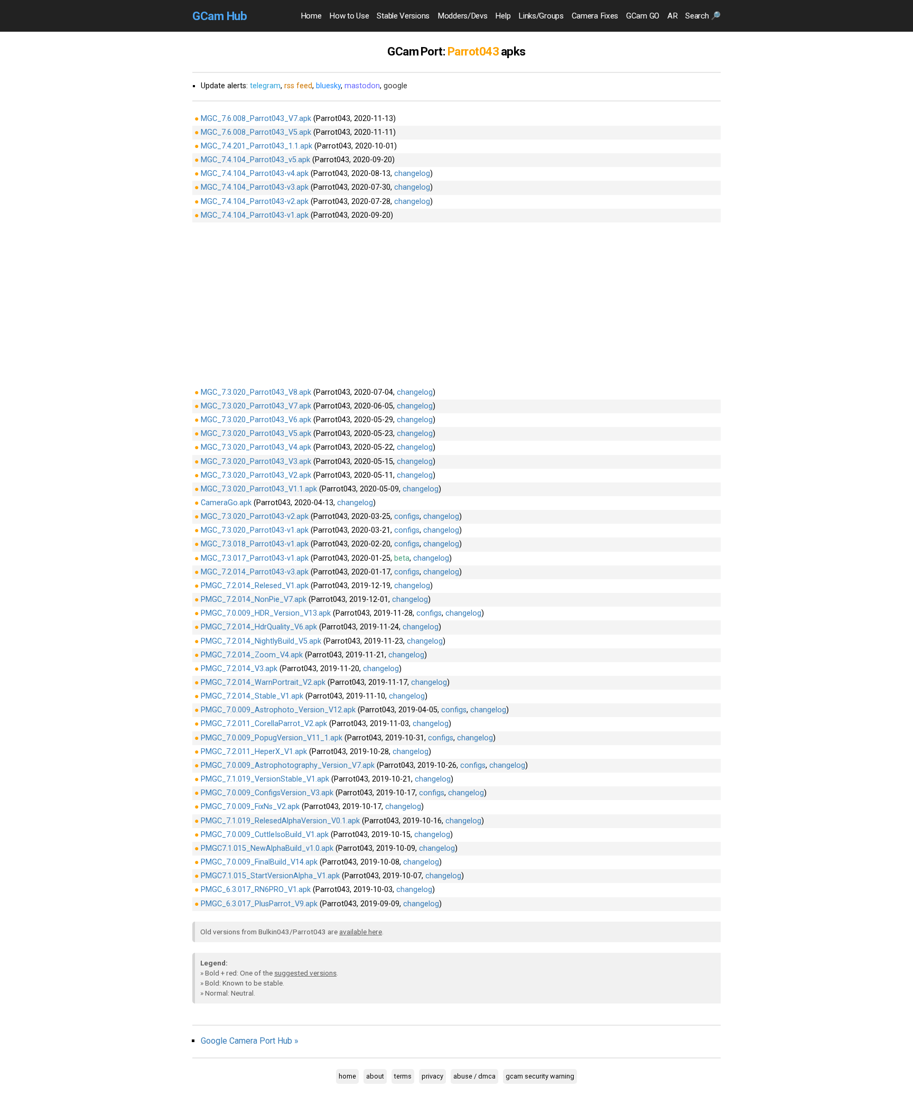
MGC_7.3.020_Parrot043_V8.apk (256, 392)
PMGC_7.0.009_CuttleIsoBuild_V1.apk (265, 834)
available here (360, 931)
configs (407, 516)
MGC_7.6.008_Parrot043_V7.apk (256, 118)
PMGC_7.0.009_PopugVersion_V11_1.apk (271, 737)
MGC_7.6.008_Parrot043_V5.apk (256, 132)
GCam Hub (219, 16)
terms (403, 1076)
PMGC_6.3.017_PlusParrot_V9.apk (259, 903)
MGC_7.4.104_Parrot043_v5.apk (255, 159)
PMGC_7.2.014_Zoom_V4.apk (252, 655)
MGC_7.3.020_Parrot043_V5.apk (256, 433)
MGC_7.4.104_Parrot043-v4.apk (255, 173)
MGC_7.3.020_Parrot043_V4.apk (256, 447)
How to (349, 16)
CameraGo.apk (226, 502)
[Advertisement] (456, 304)
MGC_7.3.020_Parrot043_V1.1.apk (259, 489)
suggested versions (305, 973)
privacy (432, 1076)
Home (311, 16)
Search (703, 16)
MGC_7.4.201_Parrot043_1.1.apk (256, 146)
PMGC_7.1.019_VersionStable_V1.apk (265, 779)
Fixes (595, 16)
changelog (412, 173)
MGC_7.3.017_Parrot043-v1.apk (255, 558)
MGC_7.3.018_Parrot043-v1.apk (255, 544)
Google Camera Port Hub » (250, 1041)
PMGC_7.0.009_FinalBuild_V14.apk (259, 862)
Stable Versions (403, 16)
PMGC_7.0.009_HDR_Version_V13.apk (266, 613)
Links (540, 16)
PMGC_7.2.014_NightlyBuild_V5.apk (261, 641)
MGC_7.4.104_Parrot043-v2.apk (255, 201)
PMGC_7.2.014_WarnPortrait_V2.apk (263, 682)
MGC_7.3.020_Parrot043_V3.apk (256, 461)
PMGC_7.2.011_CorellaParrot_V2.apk (264, 723)
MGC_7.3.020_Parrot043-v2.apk (255, 516)
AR (672, 16)
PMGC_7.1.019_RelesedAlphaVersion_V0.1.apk (280, 820)
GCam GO (642, 16)
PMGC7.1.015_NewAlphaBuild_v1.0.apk (267, 848)
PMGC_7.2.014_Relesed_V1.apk (255, 585)
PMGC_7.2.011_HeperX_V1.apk (254, 751)
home (347, 1076)
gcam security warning (540, 1076)
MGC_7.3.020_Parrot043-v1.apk (255, 530)
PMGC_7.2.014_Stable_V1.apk (252, 696)
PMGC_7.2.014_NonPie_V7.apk (253, 599)
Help (502, 16)
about (375, 1076)
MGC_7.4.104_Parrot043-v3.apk (255, 187)
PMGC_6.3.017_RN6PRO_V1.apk (256, 889)
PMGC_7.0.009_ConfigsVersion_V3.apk (267, 792)
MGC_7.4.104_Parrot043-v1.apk (255, 215)
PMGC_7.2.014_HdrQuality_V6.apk (259, 627)
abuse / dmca (474, 1076)
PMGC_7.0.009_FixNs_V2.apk (250, 806)
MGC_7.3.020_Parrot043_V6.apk (256, 419)
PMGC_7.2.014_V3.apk (239, 668)
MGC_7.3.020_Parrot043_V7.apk (256, 406)
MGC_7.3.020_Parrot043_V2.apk (256, 475)
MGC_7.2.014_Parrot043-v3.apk (255, 572)
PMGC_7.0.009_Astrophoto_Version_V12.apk (278, 709)
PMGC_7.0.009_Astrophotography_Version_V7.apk (288, 765)
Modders (462, 16)
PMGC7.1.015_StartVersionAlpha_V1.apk (270, 875)
